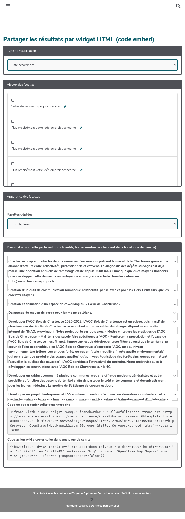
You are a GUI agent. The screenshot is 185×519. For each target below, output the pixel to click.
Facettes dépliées (19, 215)
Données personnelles (105, 506)
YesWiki (126, 493)
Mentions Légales (77, 506)
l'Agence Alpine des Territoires (91, 493)
